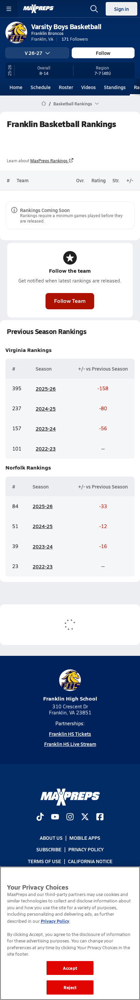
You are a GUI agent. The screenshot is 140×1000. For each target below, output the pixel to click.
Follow (103, 52)
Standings (115, 87)
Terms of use (44, 861)
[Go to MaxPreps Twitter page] (85, 817)
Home (16, 87)
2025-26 (46, 388)
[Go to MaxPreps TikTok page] (40, 817)
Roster (66, 87)
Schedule (41, 87)
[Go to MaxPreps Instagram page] (70, 817)
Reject (70, 987)
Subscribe (49, 849)
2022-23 (46, 448)
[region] (70, 933)
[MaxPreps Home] (38, 8)
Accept (70, 968)
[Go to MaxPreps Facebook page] (100, 817)
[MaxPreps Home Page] (43, 103)
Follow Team (70, 301)
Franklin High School (70, 698)
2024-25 (46, 408)
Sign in (121, 8)
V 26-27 (33, 52)
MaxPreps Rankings (49, 160)
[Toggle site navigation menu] (9, 9)
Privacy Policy (86, 849)
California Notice (90, 861)
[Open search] (94, 9)
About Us (51, 838)
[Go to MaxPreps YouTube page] (55, 817)
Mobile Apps (84, 838)
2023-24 (46, 428)
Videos (88, 87)
